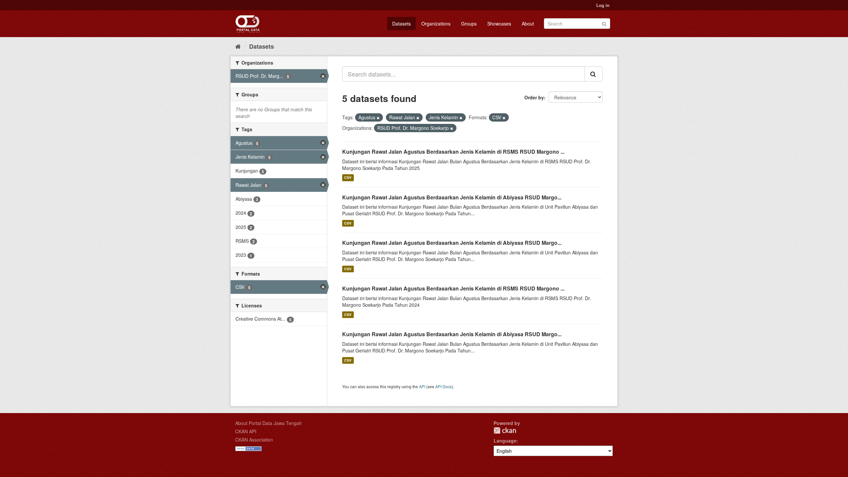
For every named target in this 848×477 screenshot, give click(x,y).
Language (505, 440)
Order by (534, 97)
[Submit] (604, 23)
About (528, 23)
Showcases (499, 23)
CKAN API (245, 431)
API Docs (443, 386)
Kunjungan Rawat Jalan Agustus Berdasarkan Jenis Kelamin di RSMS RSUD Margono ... (453, 151)
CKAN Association (254, 439)
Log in (603, 5)
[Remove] (378, 117)
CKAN (505, 430)
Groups (469, 23)
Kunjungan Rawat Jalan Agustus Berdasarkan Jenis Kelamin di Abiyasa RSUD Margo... (451, 197)
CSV (347, 177)
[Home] (238, 46)
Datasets (401, 23)
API (422, 386)
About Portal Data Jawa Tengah (268, 423)
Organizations (435, 23)
